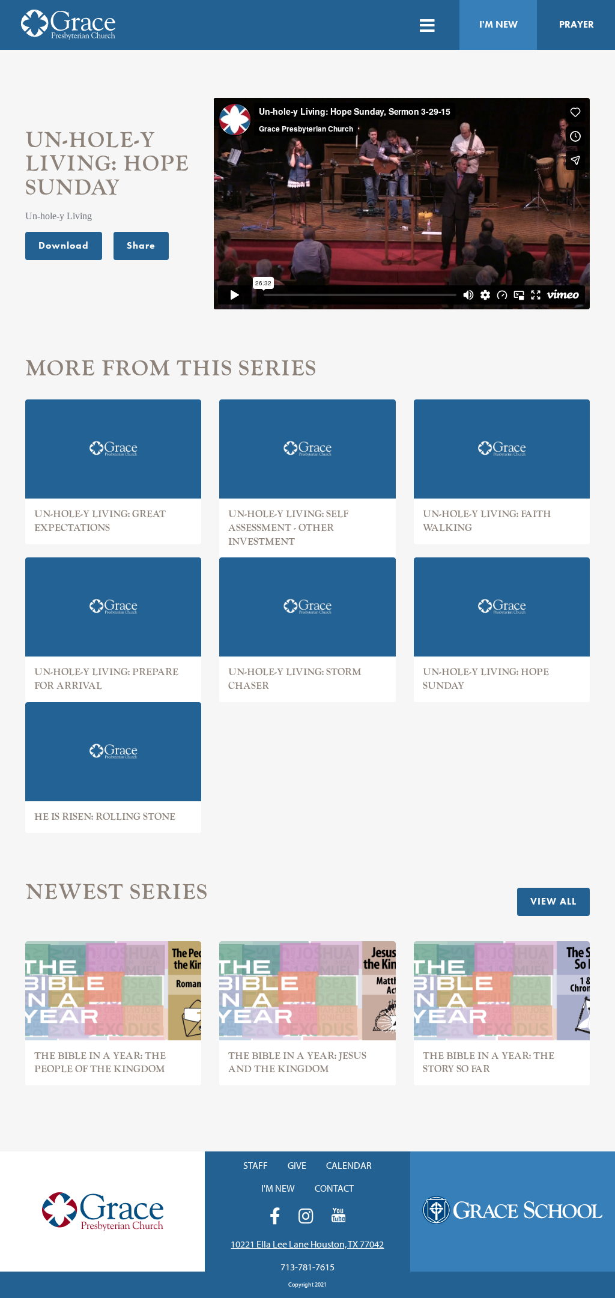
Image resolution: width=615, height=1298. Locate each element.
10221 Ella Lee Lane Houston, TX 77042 (307, 1244)
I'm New (498, 24)
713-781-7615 (307, 1267)
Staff (255, 1165)
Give (297, 1165)
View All (553, 901)
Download (63, 245)
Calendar (349, 1165)
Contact (334, 1188)
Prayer (576, 24)
